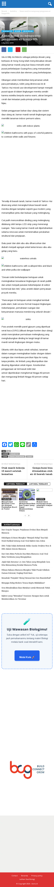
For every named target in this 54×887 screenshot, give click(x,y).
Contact (15, 875)
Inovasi (22, 499)
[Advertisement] (27, 169)
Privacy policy (36, 875)
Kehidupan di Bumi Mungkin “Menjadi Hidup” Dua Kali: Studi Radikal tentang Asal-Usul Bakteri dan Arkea (25, 539)
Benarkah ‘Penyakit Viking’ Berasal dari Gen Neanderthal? (26, 578)
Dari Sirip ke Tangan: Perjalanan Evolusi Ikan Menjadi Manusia (25, 531)
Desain (17, 31)
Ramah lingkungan (17, 457)
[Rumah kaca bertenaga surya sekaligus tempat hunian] (44, 494)
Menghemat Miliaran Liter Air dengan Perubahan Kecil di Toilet (9, 505)
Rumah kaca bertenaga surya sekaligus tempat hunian (44, 504)
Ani (8, 451)
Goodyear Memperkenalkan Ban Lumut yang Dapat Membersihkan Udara (27, 506)
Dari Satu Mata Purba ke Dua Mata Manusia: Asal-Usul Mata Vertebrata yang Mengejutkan (25, 555)
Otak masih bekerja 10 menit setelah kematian (13, 471)
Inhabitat (15, 454)
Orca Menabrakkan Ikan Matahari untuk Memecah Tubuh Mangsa (26, 589)
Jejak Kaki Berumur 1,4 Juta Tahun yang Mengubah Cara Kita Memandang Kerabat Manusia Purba (26, 563)
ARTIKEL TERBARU (38, 484)
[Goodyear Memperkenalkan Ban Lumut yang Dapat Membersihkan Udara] (27, 494)
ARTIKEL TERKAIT (15, 484)
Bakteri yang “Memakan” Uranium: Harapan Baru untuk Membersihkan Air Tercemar (25, 597)
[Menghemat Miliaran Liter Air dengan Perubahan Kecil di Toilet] (10, 494)
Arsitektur (7, 31)
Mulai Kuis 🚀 (27, 657)
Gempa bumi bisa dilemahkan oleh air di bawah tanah (41, 471)
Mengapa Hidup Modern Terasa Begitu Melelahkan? (23, 583)
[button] (49, 4)
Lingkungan (28, 31)
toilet (29, 457)
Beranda (4, 11)
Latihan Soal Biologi (27, 879)
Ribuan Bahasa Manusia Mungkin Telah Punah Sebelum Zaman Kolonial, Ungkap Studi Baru (26, 571)
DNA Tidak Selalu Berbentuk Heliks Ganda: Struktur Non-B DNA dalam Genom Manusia (26, 547)
